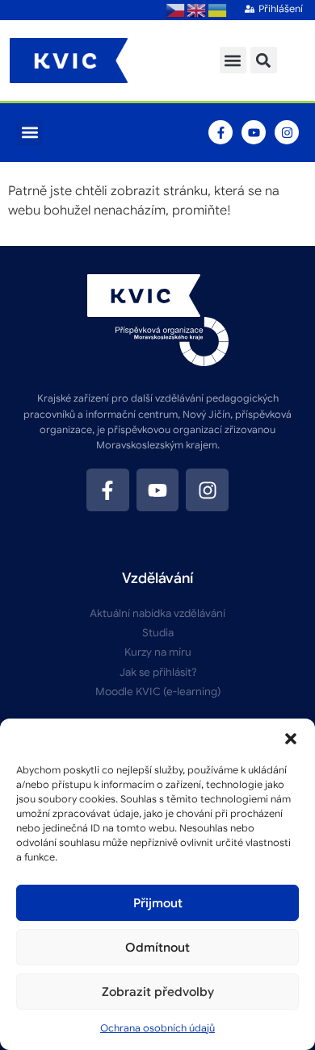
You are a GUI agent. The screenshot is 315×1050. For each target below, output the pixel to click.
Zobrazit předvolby (158, 992)
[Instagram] (287, 132)
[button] (291, 739)
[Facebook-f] (220, 132)
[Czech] (176, 10)
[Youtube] (254, 132)
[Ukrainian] (218, 10)
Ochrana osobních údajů (157, 1028)
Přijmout (158, 903)
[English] (197, 10)
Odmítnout (157, 947)
